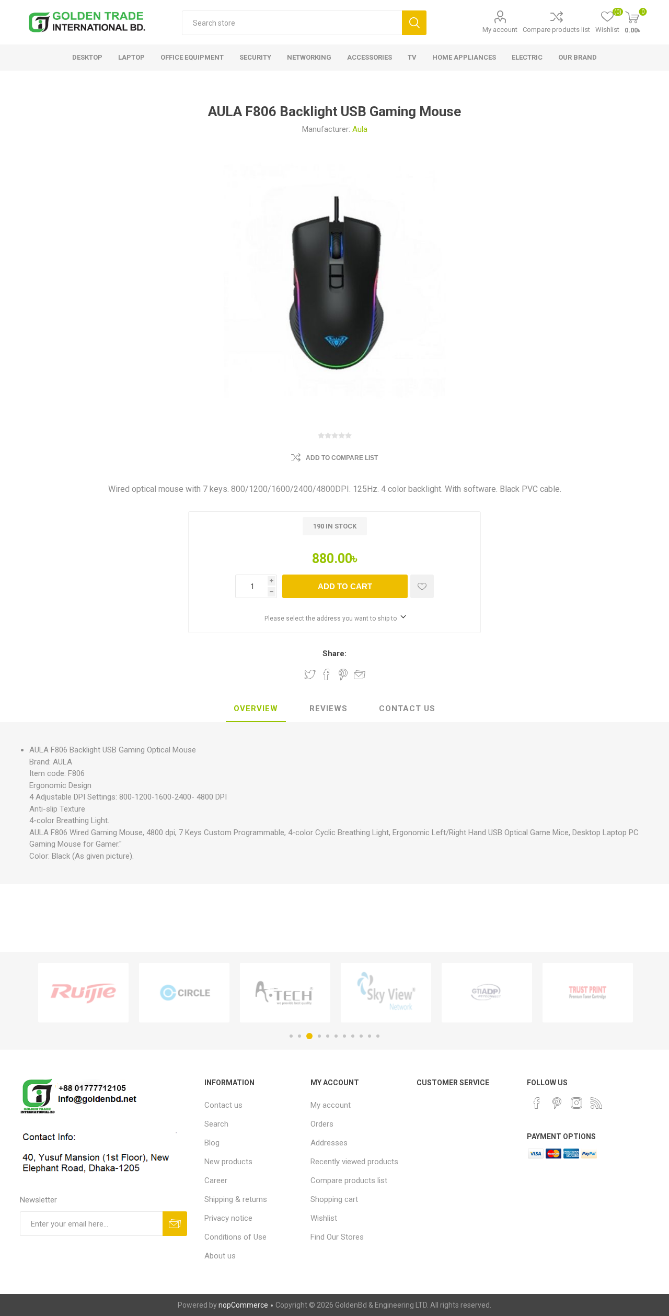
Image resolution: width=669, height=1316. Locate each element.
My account (499, 29)
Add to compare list (342, 458)
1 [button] (291, 1036)
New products (228, 1161)
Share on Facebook (326, 674)
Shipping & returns (235, 1199)
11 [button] (377, 1036)
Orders (321, 1124)
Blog (212, 1143)
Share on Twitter (310, 674)
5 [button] (327, 1036)
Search (414, 22)
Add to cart (345, 586)
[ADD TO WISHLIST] (422, 586)
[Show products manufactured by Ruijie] (83, 992)
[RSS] (596, 1103)
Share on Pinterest (343, 674)
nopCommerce (243, 1305)
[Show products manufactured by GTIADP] (487, 992)
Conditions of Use (235, 1237)
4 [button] (319, 1036)
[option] (83, 992)
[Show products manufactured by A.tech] (285, 992)
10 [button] (369, 1036)
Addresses (329, 1143)
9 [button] (361, 1036)
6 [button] (336, 1036)
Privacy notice (228, 1218)
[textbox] (292, 22)
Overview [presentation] (256, 708)
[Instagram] (576, 1103)
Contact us (223, 1105)
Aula (359, 129)
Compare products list (556, 29)
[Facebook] (536, 1103)
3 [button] (309, 1036)
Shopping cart (334, 1199)
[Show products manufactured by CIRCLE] (184, 992)
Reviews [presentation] (328, 708)
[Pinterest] (556, 1103)
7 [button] (344, 1036)
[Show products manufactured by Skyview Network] (386, 992)
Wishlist (323, 1218)
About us (220, 1256)
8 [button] (352, 1036)
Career (215, 1180)
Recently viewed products (354, 1161)
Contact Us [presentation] (407, 708)
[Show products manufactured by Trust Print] (588, 992)
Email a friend (359, 674)
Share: (334, 653)
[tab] (256, 709)
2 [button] (299, 1036)
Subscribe (175, 1223)
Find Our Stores (337, 1237)
